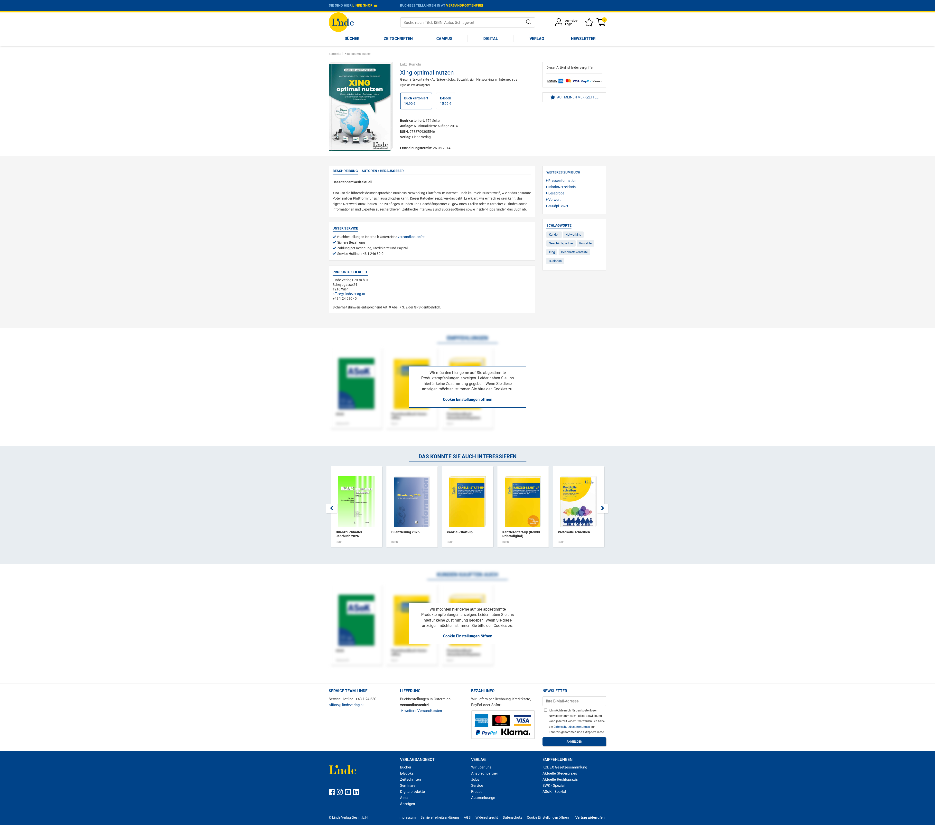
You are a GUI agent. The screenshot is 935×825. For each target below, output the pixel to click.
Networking (573, 234)
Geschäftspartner (561, 243)
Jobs (475, 779)
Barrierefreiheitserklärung (440, 817)
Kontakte (585, 243)
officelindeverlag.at (349, 294)
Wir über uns (481, 767)
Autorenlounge (483, 798)
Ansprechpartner (484, 773)
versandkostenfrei (464, 5)
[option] (356, 509)
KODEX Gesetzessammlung (564, 767)
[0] (601, 24)
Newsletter (583, 38)
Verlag (537, 38)
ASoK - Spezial (554, 791)
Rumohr (415, 64)
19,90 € (416, 101)
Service (477, 785)
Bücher (352, 38)
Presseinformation (562, 180)
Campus (444, 38)
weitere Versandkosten (423, 711)
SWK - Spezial (553, 785)
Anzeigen (407, 804)
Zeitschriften (398, 38)
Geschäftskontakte (574, 252)
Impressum (407, 817)
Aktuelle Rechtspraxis (560, 779)
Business (555, 261)
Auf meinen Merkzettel (577, 97)
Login (568, 24)
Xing (552, 252)
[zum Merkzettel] (590, 24)
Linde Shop (363, 5)
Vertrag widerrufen (590, 817)
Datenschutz (512, 817)
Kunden (554, 234)
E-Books (407, 773)
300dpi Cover (558, 206)
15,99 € (445, 101)
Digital (490, 38)
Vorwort (554, 199)
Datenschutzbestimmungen (572, 727)
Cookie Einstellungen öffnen (467, 399)
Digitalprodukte (412, 791)
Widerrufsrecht (487, 817)
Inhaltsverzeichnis (562, 187)
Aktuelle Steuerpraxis (559, 773)
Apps (404, 798)
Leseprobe (556, 193)
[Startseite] (341, 21)
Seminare (407, 785)
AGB (467, 817)
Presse (476, 791)
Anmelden (572, 20)
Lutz (403, 64)
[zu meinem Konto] (559, 24)
